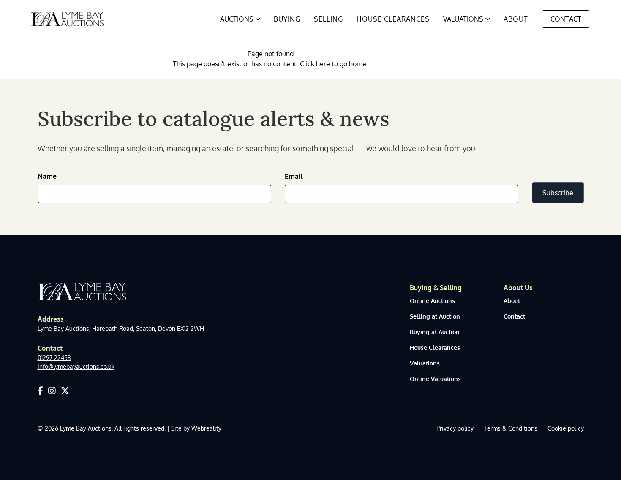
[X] (65, 390)
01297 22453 (54, 357)
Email (293, 176)
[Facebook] (40, 390)
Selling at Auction (435, 316)
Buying (287, 19)
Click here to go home (333, 64)
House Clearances (393, 19)
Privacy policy (455, 428)
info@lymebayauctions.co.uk (76, 366)
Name (47, 176)
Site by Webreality (196, 428)
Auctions (236, 19)
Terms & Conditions (510, 428)
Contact (514, 316)
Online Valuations (435, 378)
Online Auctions (432, 300)
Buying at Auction (435, 331)
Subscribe (557, 192)
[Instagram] (52, 390)
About (516, 19)
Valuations (463, 19)
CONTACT (565, 19)
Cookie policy (565, 428)
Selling (328, 19)
